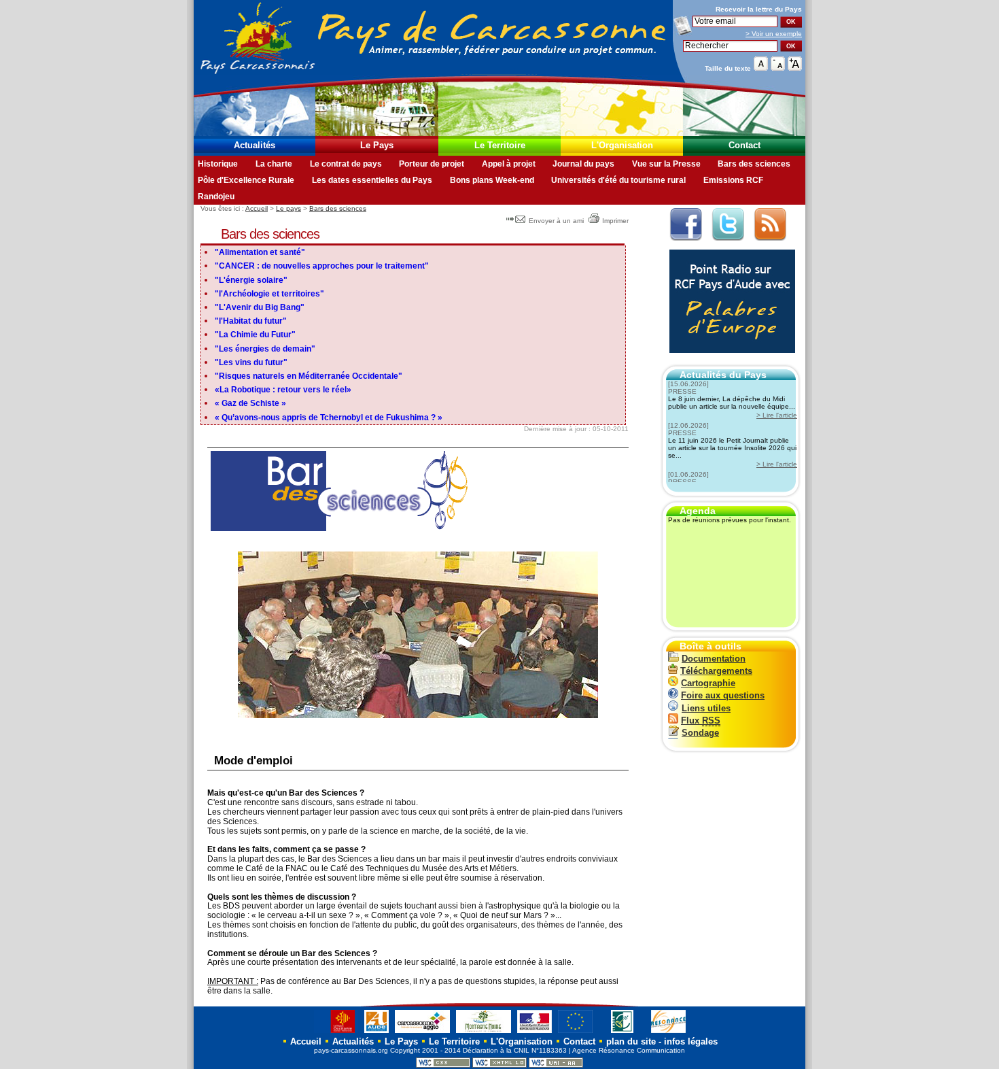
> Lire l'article (776, 415)
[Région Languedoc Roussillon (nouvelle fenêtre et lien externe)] (336, 1032)
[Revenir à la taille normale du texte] (761, 68)
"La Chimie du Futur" (255, 334)
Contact (744, 145)
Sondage (700, 733)
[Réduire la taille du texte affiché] (778, 68)
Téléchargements (716, 671)
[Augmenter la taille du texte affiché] (795, 68)
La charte (274, 164)
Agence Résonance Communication (628, 1050)
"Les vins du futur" (251, 362)
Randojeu (216, 196)
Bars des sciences (754, 164)
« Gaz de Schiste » (250, 403)
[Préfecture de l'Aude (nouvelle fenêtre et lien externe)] (534, 1032)
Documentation (714, 659)
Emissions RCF (733, 180)
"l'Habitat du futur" (251, 321)
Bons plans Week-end (492, 180)
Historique (218, 164)
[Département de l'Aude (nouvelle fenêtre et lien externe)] (376, 1032)
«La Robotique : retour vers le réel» (283, 390)
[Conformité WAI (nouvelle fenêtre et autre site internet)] (556, 1065)
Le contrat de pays (346, 164)
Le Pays (376, 145)
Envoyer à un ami (556, 220)
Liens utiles (706, 708)
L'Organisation (622, 145)
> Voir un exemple (774, 33)
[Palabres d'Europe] (729, 360)
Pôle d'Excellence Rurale (246, 180)
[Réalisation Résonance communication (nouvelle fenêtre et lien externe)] (668, 1032)
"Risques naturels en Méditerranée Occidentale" (308, 376)
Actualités (254, 145)
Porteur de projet (431, 164)
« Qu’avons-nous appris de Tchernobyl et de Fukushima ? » (328, 417)
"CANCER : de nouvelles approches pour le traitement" (322, 266)
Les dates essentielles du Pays (372, 180)
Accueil (256, 208)
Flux (700, 720)
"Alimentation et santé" (260, 252)
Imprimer (615, 220)
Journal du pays (583, 164)
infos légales (691, 1041)
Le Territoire (499, 145)
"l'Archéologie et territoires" (269, 294)
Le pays (288, 208)
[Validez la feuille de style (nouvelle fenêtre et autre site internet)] (443, 1065)
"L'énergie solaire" (251, 280)
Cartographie (708, 683)
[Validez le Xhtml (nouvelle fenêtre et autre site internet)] (499, 1065)
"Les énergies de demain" (265, 349)
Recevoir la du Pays (759, 9)
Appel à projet (509, 164)
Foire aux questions (723, 695)
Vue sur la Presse (666, 164)
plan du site (631, 1041)
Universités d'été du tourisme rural (618, 180)
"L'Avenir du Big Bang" (259, 307)
